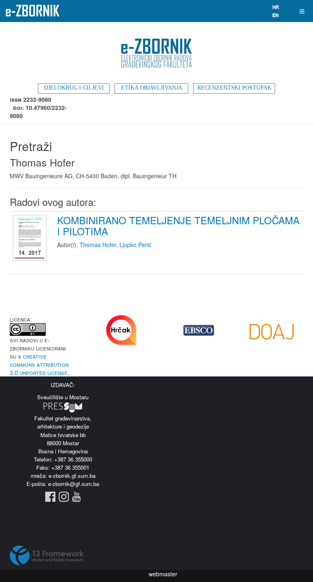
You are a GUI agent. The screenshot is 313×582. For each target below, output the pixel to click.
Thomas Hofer (97, 245)
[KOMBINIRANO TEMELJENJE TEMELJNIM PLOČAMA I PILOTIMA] (30, 238)
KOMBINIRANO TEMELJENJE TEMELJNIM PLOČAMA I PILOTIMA (178, 225)
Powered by (47, 555)
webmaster (163, 574)
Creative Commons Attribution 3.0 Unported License (39, 364)
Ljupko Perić (135, 245)
